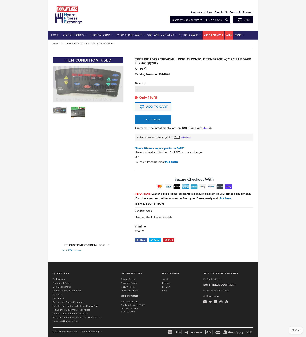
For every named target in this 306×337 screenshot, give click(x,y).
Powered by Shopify (91, 331)
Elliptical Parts (100, 35)
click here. (225, 198)
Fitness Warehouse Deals (216, 290)
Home (55, 35)
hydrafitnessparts (69, 331)
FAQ (164, 290)
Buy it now (153, 119)
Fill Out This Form (212, 279)
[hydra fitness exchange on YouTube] (205, 302)
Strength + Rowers (161, 35)
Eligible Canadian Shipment (67, 290)
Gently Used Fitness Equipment (69, 302)
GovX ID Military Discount (65, 321)
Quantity (140, 83)
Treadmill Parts (72, 35)
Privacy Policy (128, 279)
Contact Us (58, 298)
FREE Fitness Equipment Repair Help (71, 309)
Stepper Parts (189, 35)
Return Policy (128, 287)
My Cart (166, 287)
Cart (246, 19)
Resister (166, 283)
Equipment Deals (61, 283)
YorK (229, 35)
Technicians (59, 279)
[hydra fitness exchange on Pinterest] (226, 302)
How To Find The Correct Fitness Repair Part (75, 306)
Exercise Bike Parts (129, 35)
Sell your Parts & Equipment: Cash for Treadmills (77, 317)
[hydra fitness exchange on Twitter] (210, 302)
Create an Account (241, 12)
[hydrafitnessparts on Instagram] (221, 302)
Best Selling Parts (62, 287)
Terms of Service (129, 290)
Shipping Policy (129, 283)
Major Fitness (213, 35)
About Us (57, 294)
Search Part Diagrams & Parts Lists (70, 313)
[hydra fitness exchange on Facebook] (215, 302)
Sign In (165, 279)
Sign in (219, 12)
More (238, 35)
